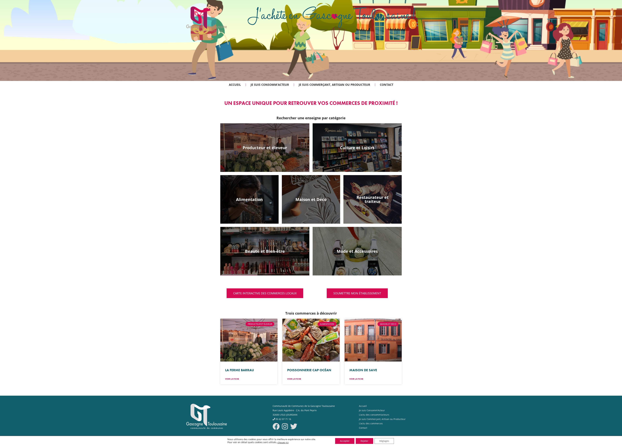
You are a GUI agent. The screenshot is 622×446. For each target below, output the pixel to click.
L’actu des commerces (371, 423)
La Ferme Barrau (239, 370)
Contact (363, 427)
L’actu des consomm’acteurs (374, 414)
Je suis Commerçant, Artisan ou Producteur (382, 419)
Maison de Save (363, 370)
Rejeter (364, 440)
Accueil (363, 405)
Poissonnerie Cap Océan (309, 370)
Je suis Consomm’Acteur (372, 410)
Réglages (384, 440)
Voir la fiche (232, 379)
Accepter (345, 440)
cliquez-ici (282, 442)
